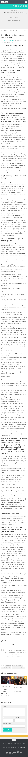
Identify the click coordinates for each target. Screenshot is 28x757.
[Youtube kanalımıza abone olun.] (26, 6)
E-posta (17, 717)
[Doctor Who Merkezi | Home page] (5, 2)
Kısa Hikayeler (5, 30)
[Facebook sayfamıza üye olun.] (13, 6)
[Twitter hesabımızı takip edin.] (21, 6)
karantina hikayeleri (6, 668)
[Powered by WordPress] (9, 747)
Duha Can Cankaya (8, 40)
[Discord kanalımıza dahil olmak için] (23, 6)
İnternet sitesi (7, 723)
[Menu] (26, 2)
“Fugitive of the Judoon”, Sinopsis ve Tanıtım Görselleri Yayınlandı (6, 689)
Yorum (5, 707)
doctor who (8, 665)
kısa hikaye (14, 668)
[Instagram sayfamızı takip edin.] (18, 6)
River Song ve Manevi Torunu (18, 688)
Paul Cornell (21, 668)
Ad (4, 717)
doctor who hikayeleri (17, 665)
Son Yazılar (14, 30)
